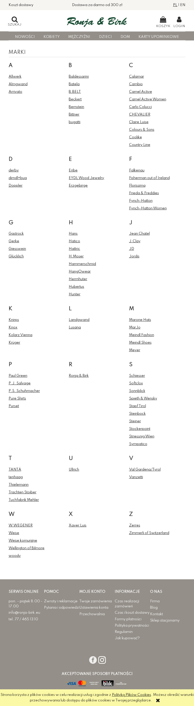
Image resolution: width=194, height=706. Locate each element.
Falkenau (136, 170)
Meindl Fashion (141, 335)
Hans (73, 233)
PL (175, 5)
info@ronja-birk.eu (24, 612)
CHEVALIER (139, 114)
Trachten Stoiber (22, 492)
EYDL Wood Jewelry (86, 178)
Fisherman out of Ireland (149, 178)
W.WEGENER (21, 525)
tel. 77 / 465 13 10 (23, 619)
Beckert (75, 99)
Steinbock (137, 413)
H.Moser (76, 256)
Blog (154, 607)
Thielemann (19, 485)
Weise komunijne (23, 540)
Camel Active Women (147, 99)
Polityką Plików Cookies (131, 695)
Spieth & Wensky (143, 398)
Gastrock (16, 233)
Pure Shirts (17, 398)
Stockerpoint (139, 429)
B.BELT (75, 92)
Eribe (73, 170)
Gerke (14, 241)
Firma (155, 601)
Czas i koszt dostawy (132, 612)
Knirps (14, 320)
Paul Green (18, 376)
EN (182, 5)
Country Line (139, 145)
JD (131, 249)
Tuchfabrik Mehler (24, 500)
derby (14, 170)
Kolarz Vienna (20, 335)
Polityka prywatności (132, 625)
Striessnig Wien (141, 436)
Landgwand (79, 320)
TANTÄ (15, 469)
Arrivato (15, 92)
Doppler (15, 185)
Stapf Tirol (137, 406)
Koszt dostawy (21, 5)
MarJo (134, 327)
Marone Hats (140, 320)
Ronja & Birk (79, 376)
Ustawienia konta (93, 607)
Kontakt (156, 614)
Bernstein (76, 107)
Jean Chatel (139, 233)
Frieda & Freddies (144, 193)
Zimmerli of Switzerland (149, 533)
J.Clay (134, 241)
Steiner (135, 421)
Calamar (136, 76)
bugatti (74, 122)
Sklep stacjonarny (165, 620)
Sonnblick (137, 391)
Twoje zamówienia (95, 601)
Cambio (136, 84)
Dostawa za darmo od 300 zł (97, 5)
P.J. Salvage (20, 383)
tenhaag (16, 477)
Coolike (135, 137)
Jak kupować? (127, 638)
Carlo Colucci (140, 107)
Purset (14, 406)
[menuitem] (25, 37)
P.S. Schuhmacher (24, 391)
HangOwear (80, 271)
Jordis (134, 256)
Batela (74, 84)
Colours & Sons (141, 129)
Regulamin (124, 632)
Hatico (74, 241)
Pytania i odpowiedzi (61, 607)
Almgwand (18, 84)
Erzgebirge (78, 185)
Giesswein (17, 249)
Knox (13, 327)
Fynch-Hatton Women (148, 208)
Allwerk (15, 76)
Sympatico (138, 444)
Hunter (74, 294)
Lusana (75, 327)
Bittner (74, 114)
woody (15, 556)
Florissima (137, 185)
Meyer (134, 350)
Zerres (134, 525)
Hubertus (76, 287)
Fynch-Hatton (141, 201)
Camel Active (140, 92)
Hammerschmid (82, 264)
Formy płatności (128, 619)
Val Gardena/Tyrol (145, 469)
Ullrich (74, 469)
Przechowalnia (92, 614)
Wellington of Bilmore (26, 548)
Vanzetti (136, 477)
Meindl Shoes (140, 342)
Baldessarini (79, 76)
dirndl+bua (18, 178)
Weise (14, 533)
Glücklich (16, 256)
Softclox (136, 383)
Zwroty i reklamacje (61, 601)
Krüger (14, 342)
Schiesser (137, 376)
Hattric (74, 249)
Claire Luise (139, 122)
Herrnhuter (78, 279)
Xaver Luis (77, 525)
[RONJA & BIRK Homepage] (97, 20)
